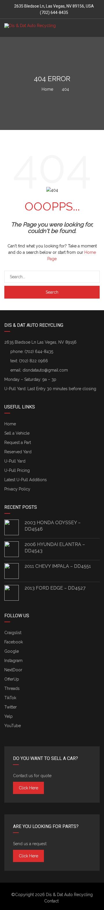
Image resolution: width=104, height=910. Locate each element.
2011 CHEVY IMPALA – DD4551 (58, 566)
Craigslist (12, 632)
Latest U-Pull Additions (25, 479)
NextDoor (13, 670)
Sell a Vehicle (16, 433)
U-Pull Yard (14, 461)
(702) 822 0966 (33, 360)
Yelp (8, 716)
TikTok (10, 697)
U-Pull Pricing (17, 470)
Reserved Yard (17, 451)
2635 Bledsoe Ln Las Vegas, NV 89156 (40, 342)
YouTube (12, 725)
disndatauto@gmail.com (45, 370)
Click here (28, 788)
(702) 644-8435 (53, 12)
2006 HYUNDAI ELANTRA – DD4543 (55, 548)
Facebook (13, 642)
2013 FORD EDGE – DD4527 (55, 588)
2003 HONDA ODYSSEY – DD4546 (53, 526)
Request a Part (17, 442)
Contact (51, 901)
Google (11, 651)
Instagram (13, 660)
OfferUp (11, 679)
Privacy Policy (17, 489)
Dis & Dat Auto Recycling (69, 894)
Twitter (10, 707)
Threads (12, 688)
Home (10, 424)
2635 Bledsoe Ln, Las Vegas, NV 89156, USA (54, 6)
